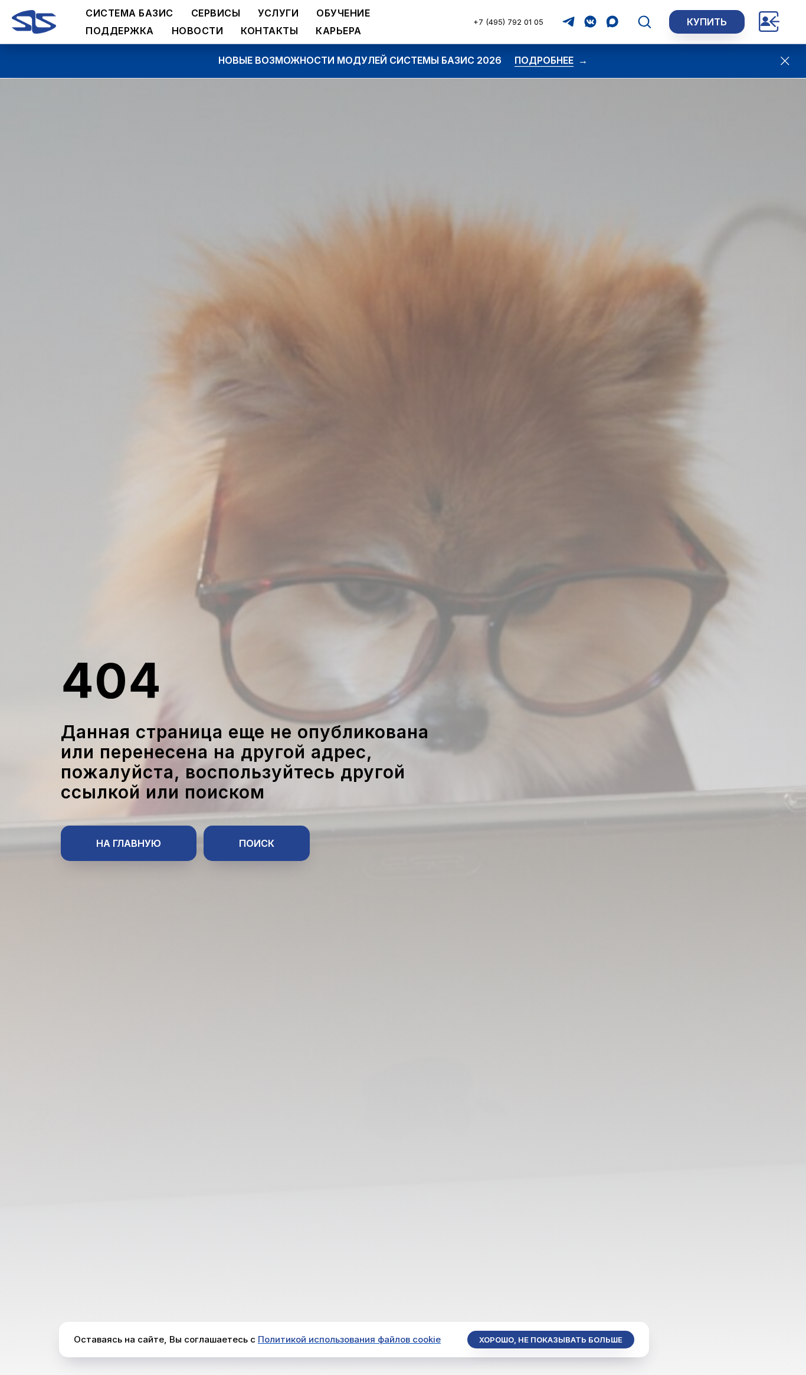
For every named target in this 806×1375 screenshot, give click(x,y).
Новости (198, 31)
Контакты (269, 31)
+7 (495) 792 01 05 (508, 22)
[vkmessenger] (590, 21)
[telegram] (568, 21)
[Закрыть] (784, 60)
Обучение (343, 13)
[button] (644, 21)
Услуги (278, 13)
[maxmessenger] (612, 21)
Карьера (339, 31)
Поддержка (120, 31)
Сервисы (216, 13)
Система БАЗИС (129, 13)
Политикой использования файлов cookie (349, 1339)
